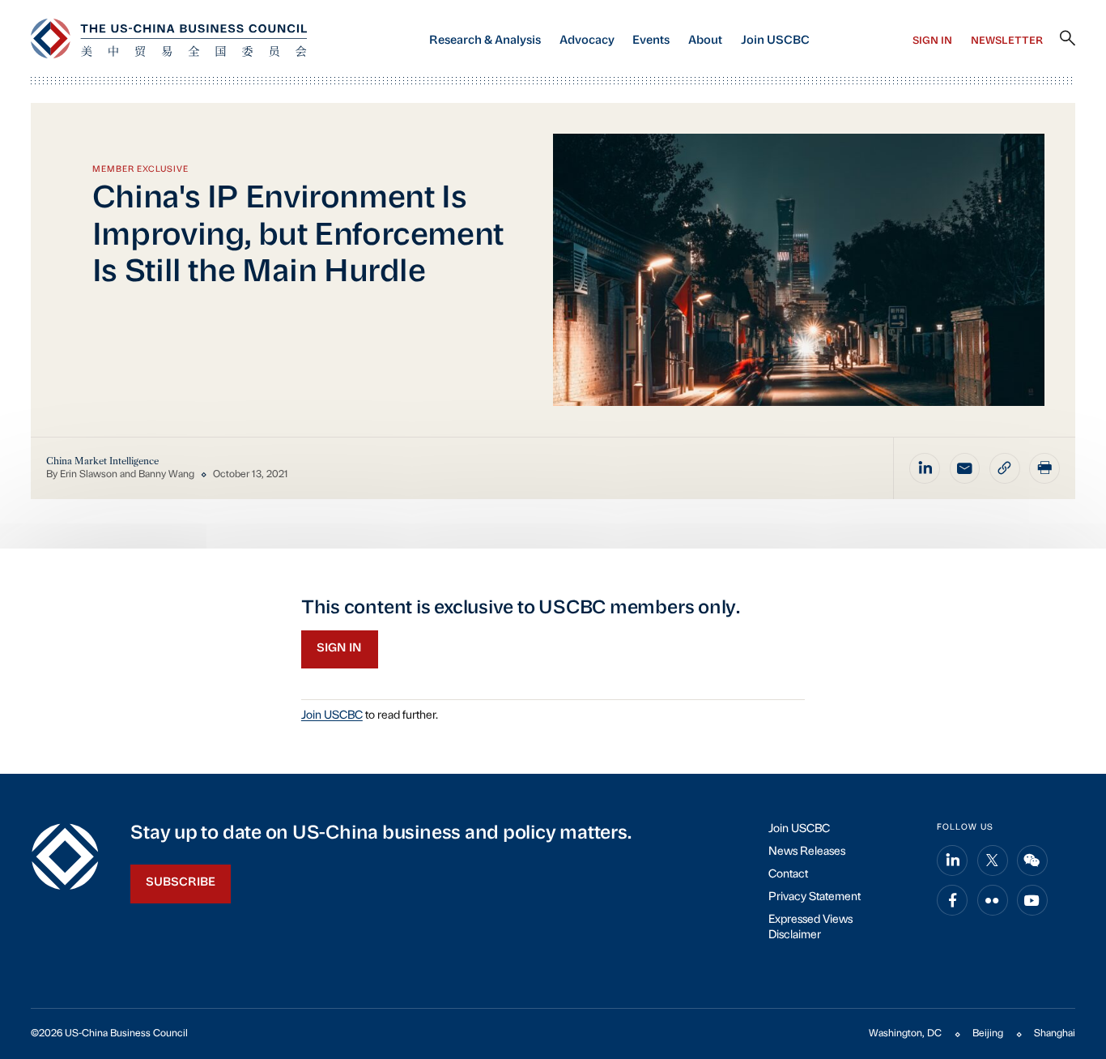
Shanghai (1054, 1034)
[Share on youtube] (1032, 900)
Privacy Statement (814, 897)
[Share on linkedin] (924, 468)
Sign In (932, 41)
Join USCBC (775, 41)
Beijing (987, 1034)
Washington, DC (905, 1034)
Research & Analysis (485, 41)
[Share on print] (1044, 468)
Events (651, 41)
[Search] (1067, 39)
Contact (788, 875)
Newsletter (1007, 41)
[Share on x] (992, 860)
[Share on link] (1004, 468)
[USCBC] (169, 38)
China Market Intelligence (102, 461)
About (705, 41)
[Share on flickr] (992, 900)
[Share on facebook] (952, 900)
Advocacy (587, 41)
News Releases (806, 852)
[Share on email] (965, 468)
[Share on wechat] (1032, 860)
